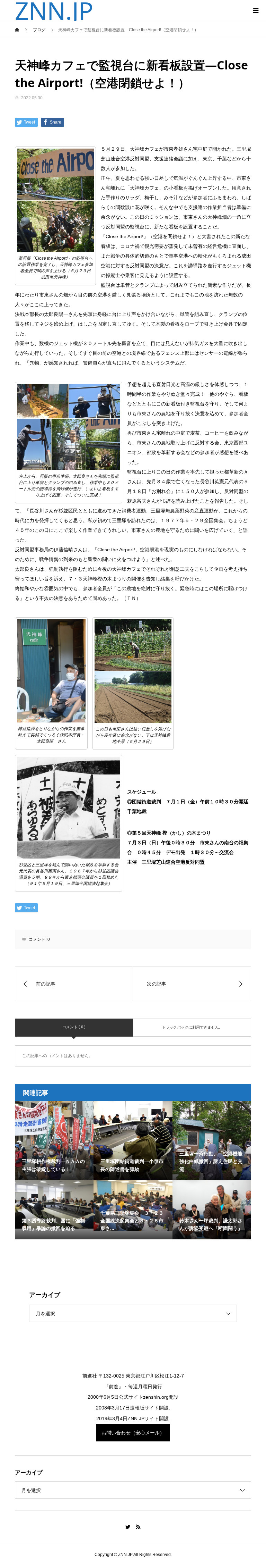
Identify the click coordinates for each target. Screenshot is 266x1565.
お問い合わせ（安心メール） (133, 1433)
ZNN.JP (54, 10)
